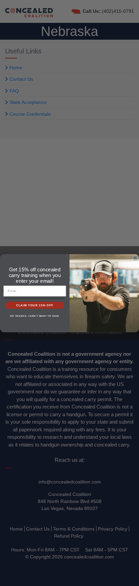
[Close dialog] (135, 258)
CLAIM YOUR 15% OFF (35, 305)
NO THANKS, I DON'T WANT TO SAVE (34, 316)
